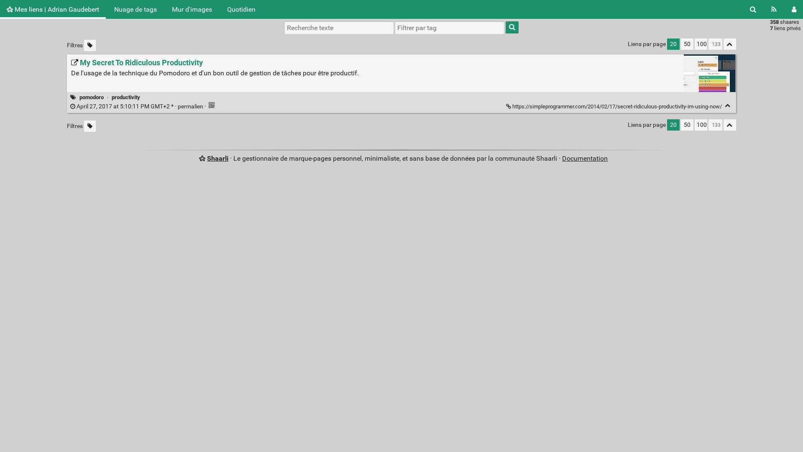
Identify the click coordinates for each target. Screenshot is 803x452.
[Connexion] (794, 9)
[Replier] (728, 105)
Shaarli (217, 158)
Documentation (585, 158)
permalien (140, 106)
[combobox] (449, 27)
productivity (126, 97)
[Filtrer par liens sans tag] (90, 45)
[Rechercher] (753, 9)
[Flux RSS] (774, 9)
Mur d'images (192, 9)
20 (673, 44)
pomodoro (91, 97)
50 (687, 44)
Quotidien (241, 9)
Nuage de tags (135, 9)
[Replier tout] (730, 44)
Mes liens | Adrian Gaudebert (56, 9)
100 (702, 44)
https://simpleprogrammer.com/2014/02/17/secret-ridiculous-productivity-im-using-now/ (617, 106)
